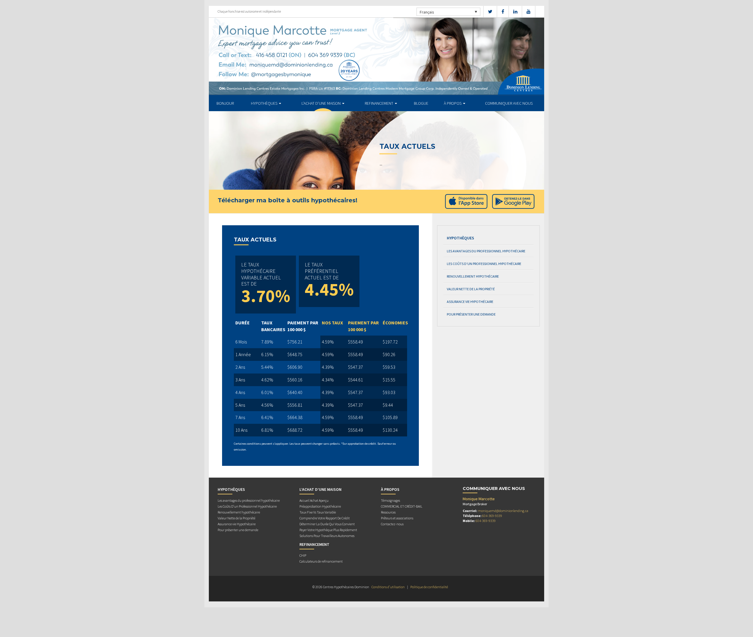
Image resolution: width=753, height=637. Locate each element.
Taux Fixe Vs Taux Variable (317, 512)
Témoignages (390, 500)
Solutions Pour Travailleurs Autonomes (326, 535)
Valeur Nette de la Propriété (471, 289)
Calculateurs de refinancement (321, 561)
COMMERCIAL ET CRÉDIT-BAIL (401, 506)
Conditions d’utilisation (388, 587)
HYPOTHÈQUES (264, 103)
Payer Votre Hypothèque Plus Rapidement (328, 530)
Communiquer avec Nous (509, 103)
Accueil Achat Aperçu (314, 500)
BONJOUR (225, 103)
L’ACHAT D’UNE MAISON (321, 103)
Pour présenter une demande (471, 314)
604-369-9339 (492, 515)
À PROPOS (453, 103)
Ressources (388, 512)
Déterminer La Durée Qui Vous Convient (327, 524)
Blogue (421, 103)
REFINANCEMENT (379, 103)
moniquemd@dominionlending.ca (503, 510)
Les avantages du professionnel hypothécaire (486, 251)
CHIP (302, 555)
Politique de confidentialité (429, 587)
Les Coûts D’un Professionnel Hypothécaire (484, 263)
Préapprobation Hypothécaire (320, 506)
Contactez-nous (392, 524)
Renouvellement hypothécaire (473, 276)
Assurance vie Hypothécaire (470, 301)
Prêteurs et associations (397, 518)
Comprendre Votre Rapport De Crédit (324, 518)
